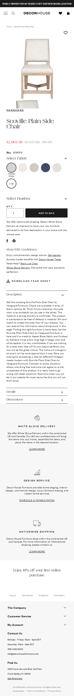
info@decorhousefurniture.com (23, 653)
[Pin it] (14, 241)
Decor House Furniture (31, 687)
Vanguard (15, 110)
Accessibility (18, 690)
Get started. (54, 255)
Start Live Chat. (29, 263)
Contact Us (15, 633)
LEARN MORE (37, 449)
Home (8, 26)
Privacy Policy (54, 690)
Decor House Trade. (50, 259)
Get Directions (15, 678)
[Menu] (5, 13)
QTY (9, 206)
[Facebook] (7, 241)
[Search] (13, 13)
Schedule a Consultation (37, 500)
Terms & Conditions (36, 690)
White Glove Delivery (18, 267)
